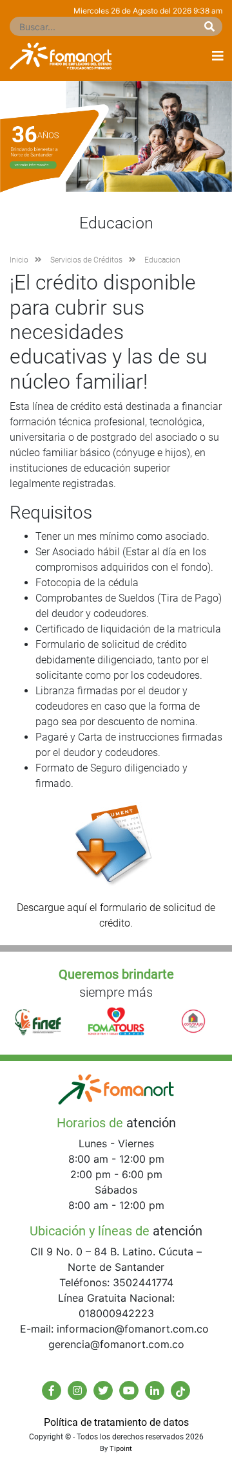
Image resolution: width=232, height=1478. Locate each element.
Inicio (19, 259)
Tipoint (121, 1449)
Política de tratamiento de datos (116, 1422)
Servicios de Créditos (86, 259)
